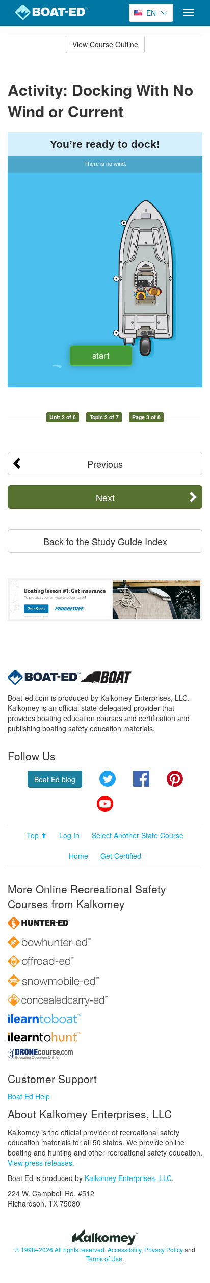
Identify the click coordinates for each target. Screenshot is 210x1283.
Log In (69, 835)
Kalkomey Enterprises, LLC (128, 1178)
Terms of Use (104, 1258)
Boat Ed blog (54, 779)
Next (105, 497)
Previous (105, 463)
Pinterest (175, 779)
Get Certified (120, 856)
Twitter (107, 779)
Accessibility (124, 1249)
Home (78, 856)
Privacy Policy (163, 1249)
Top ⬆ (37, 835)
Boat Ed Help (29, 1096)
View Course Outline (105, 44)
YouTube (105, 804)
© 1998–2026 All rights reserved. (60, 1249)
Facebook (141, 779)
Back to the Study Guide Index (105, 541)
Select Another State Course (137, 835)
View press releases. (41, 1163)
